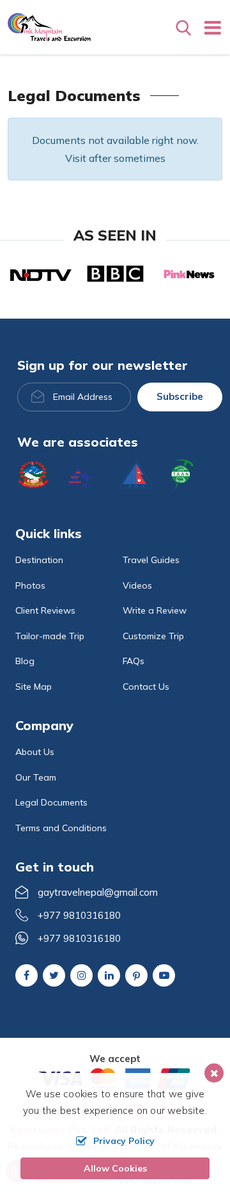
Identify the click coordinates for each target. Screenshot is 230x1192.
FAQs (133, 661)
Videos (137, 585)
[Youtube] (164, 975)
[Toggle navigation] (208, 27)
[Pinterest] (136, 976)
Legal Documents (51, 802)
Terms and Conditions (61, 828)
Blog (24, 661)
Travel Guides (151, 560)
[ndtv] (41, 274)
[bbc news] (115, 273)
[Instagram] (81, 975)
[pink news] (189, 273)
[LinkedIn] (109, 975)
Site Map (33, 686)
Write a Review (155, 610)
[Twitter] (54, 975)
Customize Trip (153, 636)
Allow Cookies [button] (115, 1168)
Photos (30, 585)
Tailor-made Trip (49, 636)
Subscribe (180, 396)
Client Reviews (45, 610)
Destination (39, 560)
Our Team (35, 777)
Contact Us (146, 686)
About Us (34, 752)
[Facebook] (26, 975)
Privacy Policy (124, 1141)
